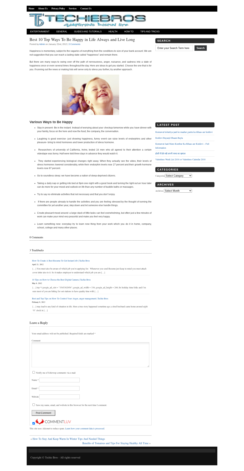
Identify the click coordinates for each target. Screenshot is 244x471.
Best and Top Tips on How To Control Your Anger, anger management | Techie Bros (70, 298)
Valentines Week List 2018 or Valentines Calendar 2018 (180, 159)
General (61, 31)
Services (73, 8)
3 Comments (74, 44)
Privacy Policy (58, 8)
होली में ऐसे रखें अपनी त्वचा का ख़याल (170, 153)
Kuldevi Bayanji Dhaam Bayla (169, 137)
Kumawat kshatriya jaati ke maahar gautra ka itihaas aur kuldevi (184, 131)
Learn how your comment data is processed (84, 428)
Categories (160, 175)
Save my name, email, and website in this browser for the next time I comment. (71, 404)
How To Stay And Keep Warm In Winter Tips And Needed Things (69, 439)
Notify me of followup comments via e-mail (55, 372)
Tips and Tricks (150, 31)
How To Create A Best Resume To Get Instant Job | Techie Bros (61, 260)
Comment (36, 340)
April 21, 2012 (37, 264)
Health (112, 31)
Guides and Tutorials (88, 31)
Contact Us (86, 8)
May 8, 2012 (37, 283)
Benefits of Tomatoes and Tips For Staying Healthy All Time (115, 443)
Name (35, 379)
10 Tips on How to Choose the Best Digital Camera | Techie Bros (61, 279)
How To (128, 31)
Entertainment (39, 31)
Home (31, 8)
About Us (43, 8)
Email (35, 388)
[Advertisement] (184, 88)
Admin (42, 44)
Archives (159, 190)
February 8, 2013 (38, 302)
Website (35, 396)
